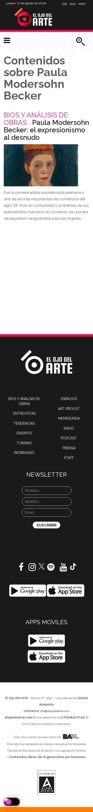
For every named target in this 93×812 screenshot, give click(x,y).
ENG (73, 4)
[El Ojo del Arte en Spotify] (51, 569)
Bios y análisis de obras (24, 401)
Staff (69, 458)
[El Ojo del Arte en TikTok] (73, 566)
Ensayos (24, 433)
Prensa (68, 448)
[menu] (7, 40)
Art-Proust (69, 409)
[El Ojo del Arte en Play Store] (28, 590)
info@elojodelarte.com (54, 711)
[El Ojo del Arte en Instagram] (32, 569)
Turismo (24, 443)
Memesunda (69, 418)
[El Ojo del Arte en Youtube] (63, 569)
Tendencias (24, 423)
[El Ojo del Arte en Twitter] (41, 566)
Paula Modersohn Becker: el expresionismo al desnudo (46, 130)
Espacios (69, 399)
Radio (69, 428)
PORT (82, 4)
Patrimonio (24, 453)
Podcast (69, 438)
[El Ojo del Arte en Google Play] (46, 640)
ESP (64, 4)
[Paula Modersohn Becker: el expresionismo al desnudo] (41, 165)
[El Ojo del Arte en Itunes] (66, 590)
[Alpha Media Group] (47, 782)
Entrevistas (24, 413)
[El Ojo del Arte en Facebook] (21, 569)
